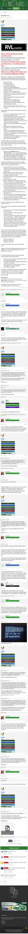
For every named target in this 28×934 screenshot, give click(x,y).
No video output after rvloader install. (18, 862)
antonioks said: (4, 458)
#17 (26, 721)
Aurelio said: (4, 544)
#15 (26, 621)
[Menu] (1, 8)
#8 (26, 455)
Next (15, 840)
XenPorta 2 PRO (9, 930)
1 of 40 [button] (10, 840)
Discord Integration (9, 931)
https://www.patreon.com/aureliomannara (10, 273)
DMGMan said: (5, 370)
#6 (26, 409)
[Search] (26, 8)
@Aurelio (3, 335)
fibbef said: (4, 670)
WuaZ (5, 858)
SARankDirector (7, 876)
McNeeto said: (4, 698)
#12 (26, 569)
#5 (26, 368)
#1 (26, 41)
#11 (26, 541)
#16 (26, 668)
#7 (26, 424)
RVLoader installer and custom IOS (17, 856)
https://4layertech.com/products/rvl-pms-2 (13, 105)
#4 (26, 332)
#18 (26, 754)
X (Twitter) (3, 922)
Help (24, 927)
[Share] (25, 42)
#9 (26, 477)
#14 (26, 604)
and (8, 468)
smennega (6, 863)
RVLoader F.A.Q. (11, 851)
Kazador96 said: (5, 680)
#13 (26, 588)
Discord (3, 920)
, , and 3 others (14, 415)
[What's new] (23, 8)
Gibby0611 (6, 870)
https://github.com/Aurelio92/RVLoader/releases (11, 279)
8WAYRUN (20, 930)
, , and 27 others (13, 289)
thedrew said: (4, 385)
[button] (21, 8)
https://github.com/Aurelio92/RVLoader (15, 280)
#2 (26, 298)
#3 (26, 309)
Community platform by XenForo (14, 929)
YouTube (3, 923)
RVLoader (9, 852)
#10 (26, 517)
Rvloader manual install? (10, 875)
